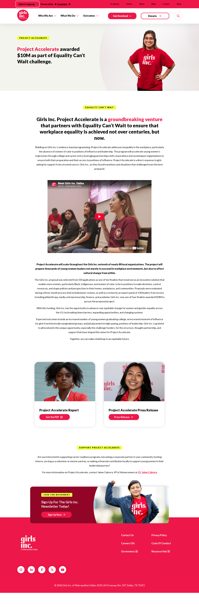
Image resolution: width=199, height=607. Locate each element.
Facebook (42, 570)
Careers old (128, 543)
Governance (128, 551)
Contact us (127, 535)
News (141, 4)
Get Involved (120, 15)
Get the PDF (53, 417)
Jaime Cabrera (149, 472)
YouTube (62, 570)
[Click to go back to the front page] (25, 16)
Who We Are (45, 15)
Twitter (52, 570)
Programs (114, 4)
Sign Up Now (55, 514)
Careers (166, 4)
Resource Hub (159, 551)
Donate (152, 15)
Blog (153, 4)
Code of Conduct (161, 543)
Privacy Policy (159, 535)
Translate (62, 4)
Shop (179, 4)
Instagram (21, 570)
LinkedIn (31, 570)
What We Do (68, 15)
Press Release (122, 417)
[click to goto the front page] (28, 544)
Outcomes (89, 15)
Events (129, 4)
